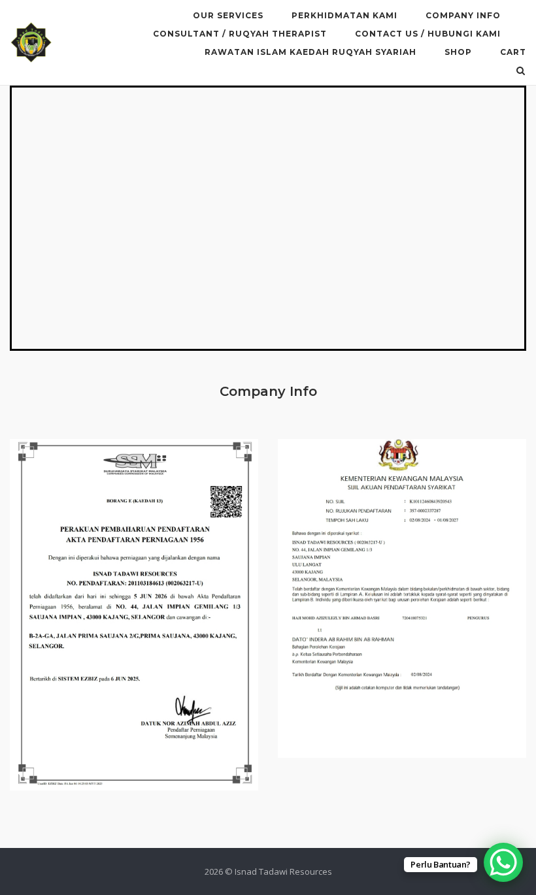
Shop (458, 52)
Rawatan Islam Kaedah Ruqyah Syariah (310, 52)
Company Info (463, 15)
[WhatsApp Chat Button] (503, 862)
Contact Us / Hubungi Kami (428, 34)
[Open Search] (520, 72)
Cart (513, 52)
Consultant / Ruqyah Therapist (240, 34)
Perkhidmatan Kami (344, 15)
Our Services (228, 15)
